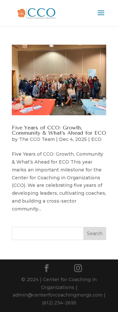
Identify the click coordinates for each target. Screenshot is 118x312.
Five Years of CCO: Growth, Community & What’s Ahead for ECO (59, 130)
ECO (96, 139)
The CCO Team (37, 139)
